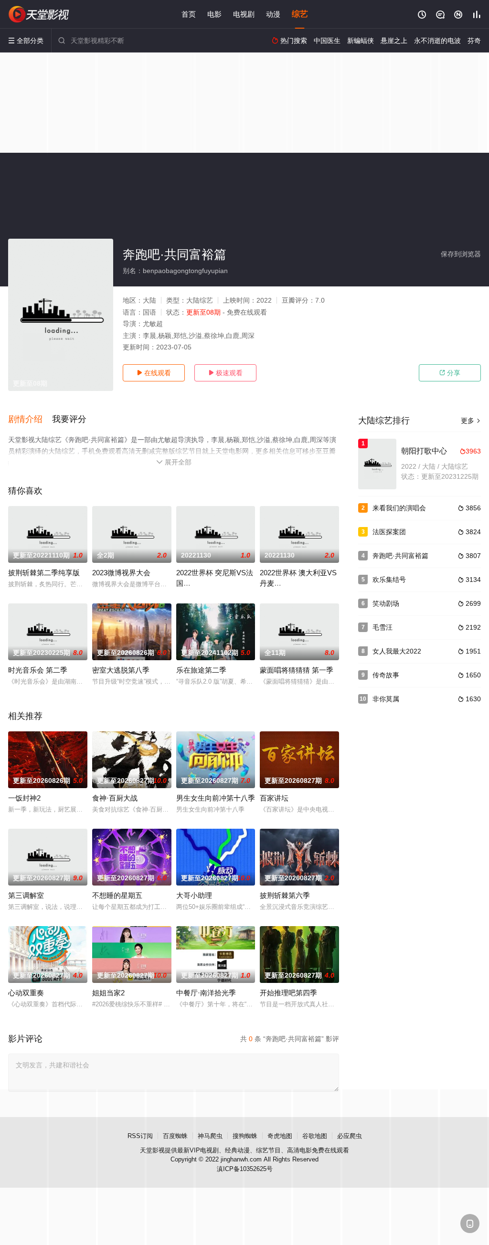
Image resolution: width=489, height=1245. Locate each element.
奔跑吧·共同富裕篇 (400, 555)
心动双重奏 (26, 993)
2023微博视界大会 (121, 573)
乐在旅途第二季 (201, 670)
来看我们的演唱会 (399, 508)
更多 (471, 420)
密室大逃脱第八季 (120, 670)
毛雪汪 (382, 627)
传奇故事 (385, 675)
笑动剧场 (385, 603)
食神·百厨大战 (115, 798)
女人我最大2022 (396, 651)
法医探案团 (389, 532)
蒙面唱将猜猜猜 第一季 (296, 670)
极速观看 (225, 373)
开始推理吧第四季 (288, 993)
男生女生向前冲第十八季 (215, 798)
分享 (449, 373)
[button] (30, 419)
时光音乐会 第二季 (37, 670)
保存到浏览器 (461, 254)
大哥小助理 (194, 895)
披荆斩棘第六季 (285, 895)
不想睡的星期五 (117, 895)
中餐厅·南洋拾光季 (206, 993)
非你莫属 (385, 699)
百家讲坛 (274, 798)
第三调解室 (26, 895)
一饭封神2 (24, 798)
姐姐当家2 (108, 993)
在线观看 (154, 373)
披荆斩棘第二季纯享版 (44, 573)
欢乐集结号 (389, 579)
